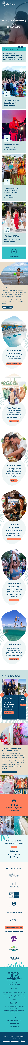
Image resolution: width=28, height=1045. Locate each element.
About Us (13, 1018)
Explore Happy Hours (14, 539)
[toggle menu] (25, 3)
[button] (22, 47)
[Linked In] (17, 857)
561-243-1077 (14, 1008)
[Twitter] (12, 854)
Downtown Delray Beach (16, 1036)
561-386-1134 (14, 1012)
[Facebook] (8, 854)
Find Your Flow (14, 600)
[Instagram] (16, 854)
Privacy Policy (15, 1041)
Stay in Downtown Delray (14, 363)
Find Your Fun (14, 659)
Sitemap (23, 1041)
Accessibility (6, 1041)
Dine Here (13, 480)
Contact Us (13, 1026)
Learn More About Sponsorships (14, 927)
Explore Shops (14, 421)
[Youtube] (19, 854)
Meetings (12, 1023)
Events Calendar (13, 1021)
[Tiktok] (10, 857)
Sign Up (14, 847)
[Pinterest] (14, 857)
